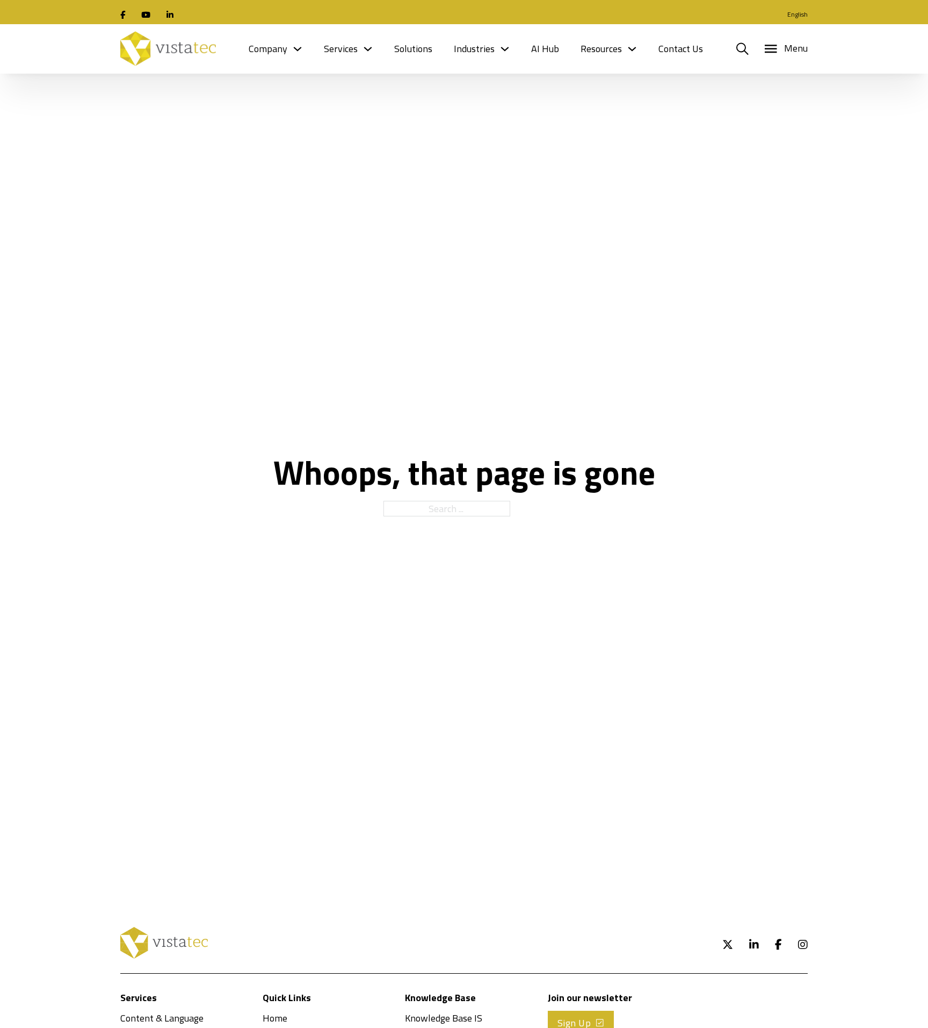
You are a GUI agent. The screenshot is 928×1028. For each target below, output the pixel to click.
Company (268, 48)
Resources (601, 48)
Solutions (413, 48)
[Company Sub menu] (297, 49)
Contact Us (680, 48)
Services (341, 48)
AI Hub (545, 48)
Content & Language (162, 1018)
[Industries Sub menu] (505, 49)
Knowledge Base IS (443, 1018)
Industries (474, 48)
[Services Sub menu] (368, 49)
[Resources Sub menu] (632, 49)
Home (275, 1018)
